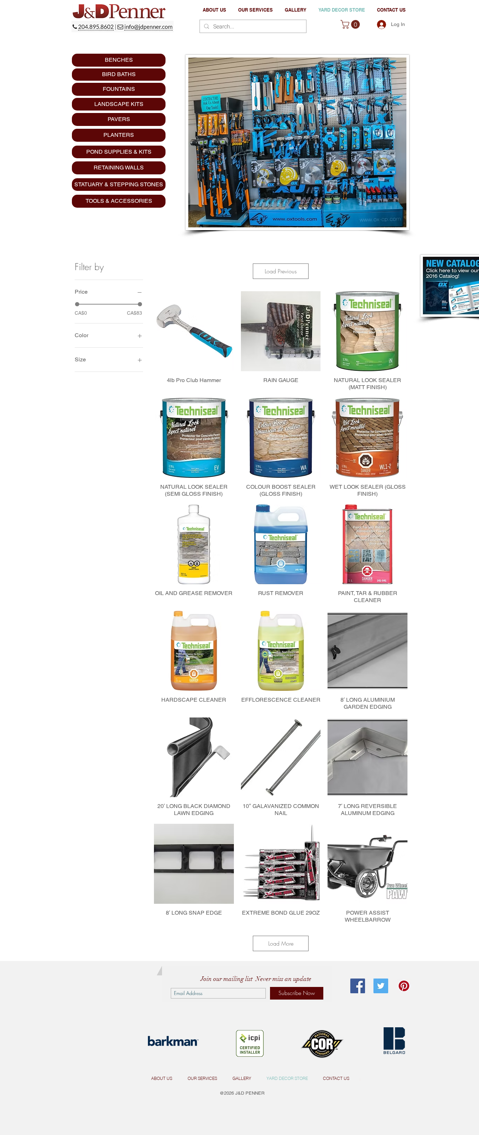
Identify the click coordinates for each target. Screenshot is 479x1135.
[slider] (77, 304)
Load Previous (281, 271)
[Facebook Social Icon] (357, 986)
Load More (281, 943)
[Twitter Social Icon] (380, 986)
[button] (255, 10)
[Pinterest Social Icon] (404, 986)
